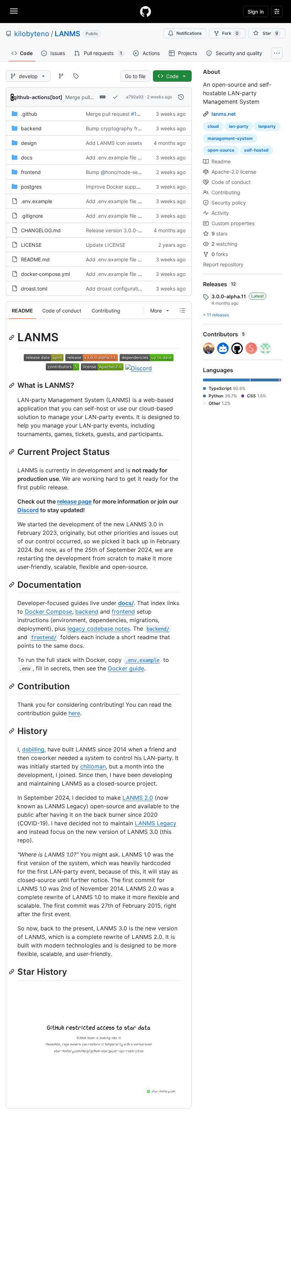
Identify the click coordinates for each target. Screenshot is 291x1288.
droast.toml (34, 289)
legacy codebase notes (98, 628)
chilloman (93, 766)
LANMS (67, 33)
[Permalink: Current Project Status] (12, 452)
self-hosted (256, 150)
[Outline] (182, 310)
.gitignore (32, 216)
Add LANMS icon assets (114, 143)
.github (29, 114)
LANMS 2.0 (137, 797)
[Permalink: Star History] (12, 972)
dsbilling (33, 749)
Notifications (189, 33)
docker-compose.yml (45, 274)
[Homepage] (145, 11)
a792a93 (135, 96)
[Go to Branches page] (61, 76)
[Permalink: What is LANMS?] (12, 385)
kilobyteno (31, 33)
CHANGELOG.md (41, 230)
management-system (230, 138)
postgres (31, 187)
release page (74, 501)
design (29, 143)
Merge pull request (87, 97)
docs (26, 157)
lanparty (267, 126)
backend (31, 128)
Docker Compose (48, 611)
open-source (221, 150)
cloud (213, 126)
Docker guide (126, 668)
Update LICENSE (105, 245)
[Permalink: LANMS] (12, 337)
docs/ (126, 603)
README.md (35, 259)
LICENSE (31, 245)
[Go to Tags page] (75, 76)
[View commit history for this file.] (181, 97)
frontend (31, 172)
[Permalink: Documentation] (12, 584)
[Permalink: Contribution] (12, 686)
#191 (136, 114)
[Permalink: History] (12, 731)
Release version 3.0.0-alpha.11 (121, 230)
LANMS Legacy (155, 823)
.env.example (36, 201)
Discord (28, 509)
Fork (230, 33)
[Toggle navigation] (14, 11)
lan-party (238, 126)
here (74, 713)
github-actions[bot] (37, 97)
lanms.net (224, 114)
